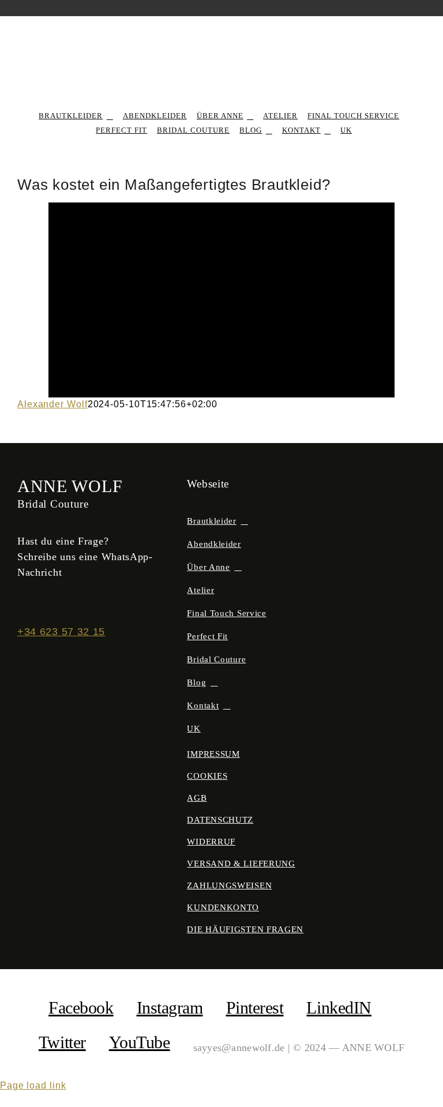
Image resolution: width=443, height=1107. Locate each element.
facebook (80, 1007)
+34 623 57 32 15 (61, 631)
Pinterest (255, 1007)
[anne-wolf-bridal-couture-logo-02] (221, 38)
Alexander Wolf (52, 404)
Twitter (62, 1042)
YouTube (139, 1042)
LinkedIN (338, 1007)
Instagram (170, 1007)
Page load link (33, 1085)
